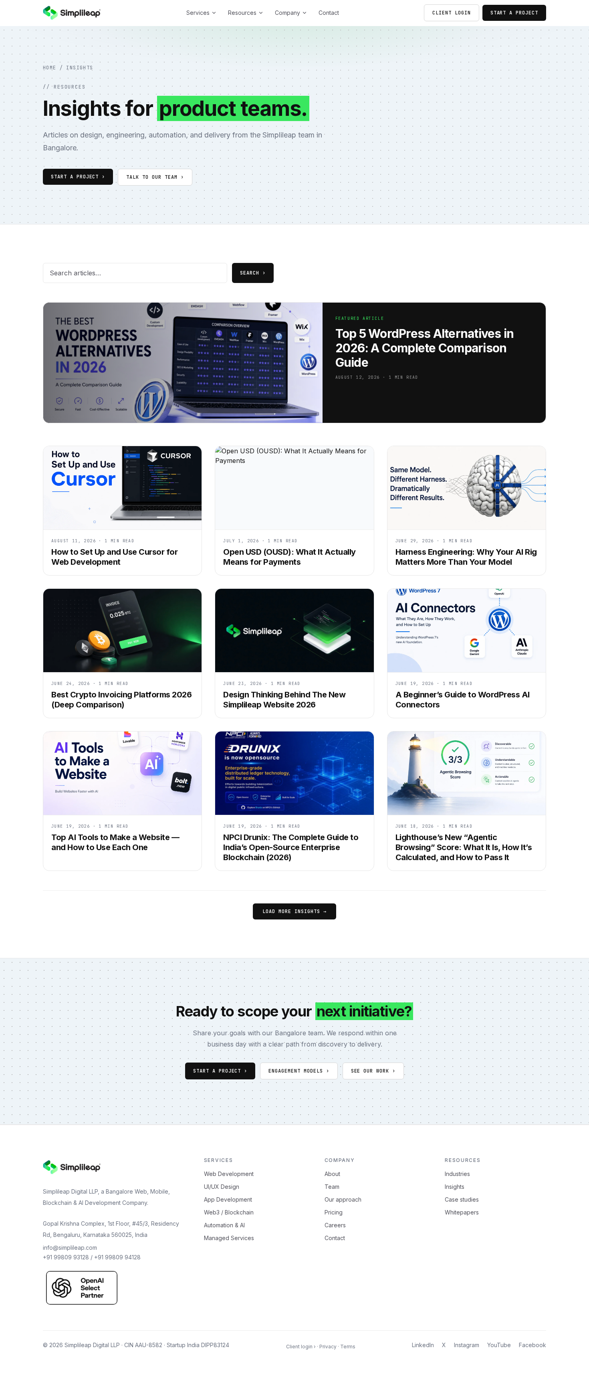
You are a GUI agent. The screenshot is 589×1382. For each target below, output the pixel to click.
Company (287, 12)
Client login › (301, 1347)
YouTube (499, 1345)
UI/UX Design (221, 1186)
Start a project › (220, 1071)
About (332, 1173)
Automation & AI (224, 1225)
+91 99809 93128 (66, 1257)
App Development (228, 1199)
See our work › (373, 1071)
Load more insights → (294, 911)
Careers (335, 1225)
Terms (347, 1347)
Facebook (532, 1345)
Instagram (466, 1345)
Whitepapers (462, 1212)
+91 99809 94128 (117, 1257)
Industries (457, 1173)
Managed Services (229, 1238)
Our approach (343, 1199)
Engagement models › (298, 1071)
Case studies (462, 1199)
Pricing (334, 1212)
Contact (329, 12)
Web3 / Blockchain (229, 1212)
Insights (79, 68)
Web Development (229, 1173)
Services (198, 12)
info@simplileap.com (70, 1247)
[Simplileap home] (72, 13)
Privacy (328, 1347)
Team (332, 1186)
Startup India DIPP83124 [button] (198, 1345)
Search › (253, 273)
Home (49, 68)
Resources (242, 12)
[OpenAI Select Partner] (81, 1288)
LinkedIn (423, 1345)
